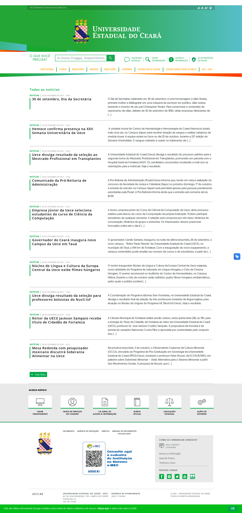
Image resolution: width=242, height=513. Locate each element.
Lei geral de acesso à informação (105, 412)
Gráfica (105, 431)
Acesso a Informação (170, 453)
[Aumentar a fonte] (206, 8)
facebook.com (161, 476)
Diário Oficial (137, 412)
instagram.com (169, 476)
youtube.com (184, 476)
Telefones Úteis (167, 462)
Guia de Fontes (167, 458)
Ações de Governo (202, 412)
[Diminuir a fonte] (202, 8)
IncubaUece (68, 431)
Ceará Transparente (40, 412)
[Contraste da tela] (210, 8)
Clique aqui (103, 508)
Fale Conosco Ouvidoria (172, 446)
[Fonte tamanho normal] (199, 8)
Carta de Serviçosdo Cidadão (72, 412)
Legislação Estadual (169, 412)
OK (233, 508)
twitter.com (177, 476)
